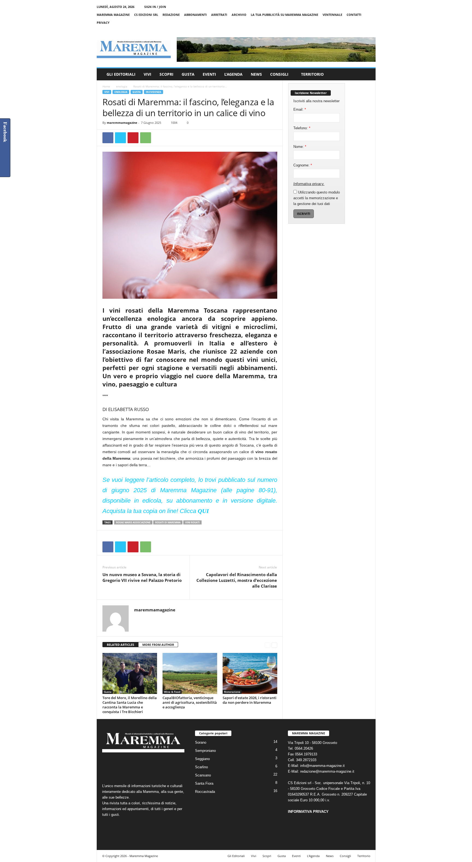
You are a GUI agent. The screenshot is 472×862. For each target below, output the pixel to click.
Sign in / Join (155, 7)
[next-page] (274, 645)
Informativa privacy (308, 184)
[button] (367, 74)
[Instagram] (354, 30)
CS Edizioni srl (146, 15)
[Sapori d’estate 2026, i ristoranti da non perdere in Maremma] (250, 673)
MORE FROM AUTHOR (158, 645)
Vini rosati (192, 522)
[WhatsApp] (145, 137)
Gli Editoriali (121, 74)
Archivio (239, 15)
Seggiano (202, 759)
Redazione (171, 15)
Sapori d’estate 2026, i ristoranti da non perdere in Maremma (249, 700)
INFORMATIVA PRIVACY (308, 812)
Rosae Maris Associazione (133, 522)
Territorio (312, 74)
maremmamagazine (122, 123)
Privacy (103, 22)
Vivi (147, 74)
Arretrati (219, 15)
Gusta (188, 74)
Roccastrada (205, 792)
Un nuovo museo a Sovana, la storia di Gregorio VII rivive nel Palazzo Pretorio (142, 577)
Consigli (279, 74)
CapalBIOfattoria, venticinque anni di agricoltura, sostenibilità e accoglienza (190, 702)
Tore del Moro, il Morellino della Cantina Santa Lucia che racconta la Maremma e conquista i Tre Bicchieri (129, 704)
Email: (299, 109)
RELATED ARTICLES (120, 645)
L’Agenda (233, 74)
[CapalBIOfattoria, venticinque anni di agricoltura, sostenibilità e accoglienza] (190, 673)
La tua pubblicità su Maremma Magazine (284, 15)
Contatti (354, 15)
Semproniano (205, 751)
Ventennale (332, 15)
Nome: (299, 147)
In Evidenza (153, 92)
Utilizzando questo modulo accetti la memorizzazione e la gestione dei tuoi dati (316, 198)
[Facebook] (346, 30)
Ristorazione (232, 692)
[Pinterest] (133, 137)
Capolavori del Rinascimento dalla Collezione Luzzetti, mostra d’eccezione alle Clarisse (236, 580)
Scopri (166, 74)
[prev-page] (267, 645)
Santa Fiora (204, 783)
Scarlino (201, 767)
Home (106, 86)
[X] (363, 30)
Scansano (203, 775)
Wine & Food (172, 692)
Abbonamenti (195, 15)
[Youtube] (371, 30)
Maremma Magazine (113, 15)
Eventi (209, 74)
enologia (121, 86)
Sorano (200, 742)
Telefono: (301, 128)
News (256, 74)
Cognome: (302, 165)
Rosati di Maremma (168, 522)
